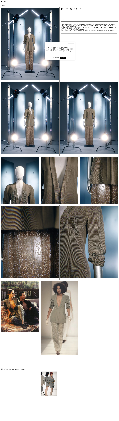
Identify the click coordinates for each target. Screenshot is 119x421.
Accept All (63, 57)
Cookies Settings (56, 57)
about (114, 1)
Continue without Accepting (71, 43)
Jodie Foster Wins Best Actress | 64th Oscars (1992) (77, 29)
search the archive (108, 1)
